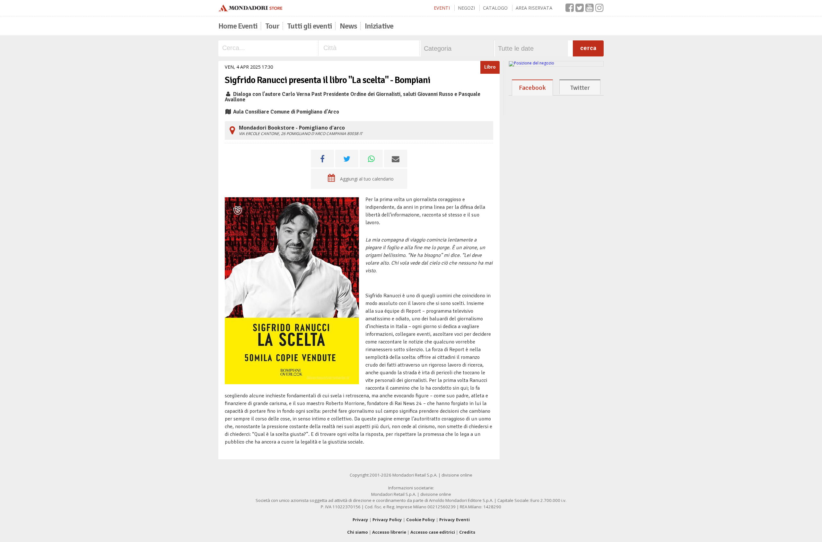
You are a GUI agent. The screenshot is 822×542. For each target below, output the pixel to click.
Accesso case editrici (432, 532)
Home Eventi (238, 26)
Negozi (466, 8)
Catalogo (495, 8)
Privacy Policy (387, 519)
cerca (588, 48)
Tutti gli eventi (309, 26)
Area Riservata (534, 8)
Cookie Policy (420, 519)
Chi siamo (357, 532)
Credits (467, 532)
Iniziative (379, 26)
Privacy (360, 519)
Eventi (442, 8)
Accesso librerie (389, 532)
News (348, 26)
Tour (272, 26)
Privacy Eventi (454, 519)
